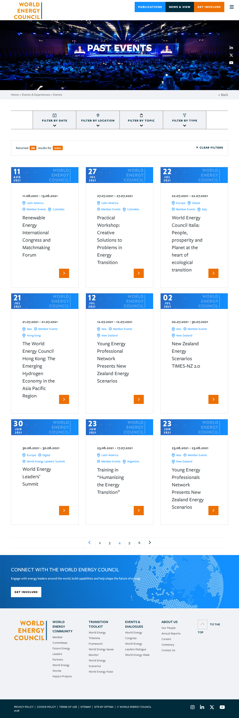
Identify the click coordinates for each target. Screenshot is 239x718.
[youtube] (233, 62)
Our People (169, 628)
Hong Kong (34, 335)
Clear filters (211, 147)
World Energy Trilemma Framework (97, 638)
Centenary (168, 645)
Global (196, 203)
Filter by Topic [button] (141, 120)
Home (15, 94)
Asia (29, 329)
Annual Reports (171, 633)
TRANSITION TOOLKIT (98, 624)
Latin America (35, 203)
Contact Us (168, 650)
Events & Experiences (36, 94)
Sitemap (86, 707)
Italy (204, 209)
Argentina (133, 461)
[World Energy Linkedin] (202, 708)
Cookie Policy (46, 707)
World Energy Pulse (101, 672)
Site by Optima (103, 707)
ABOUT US (170, 622)
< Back (223, 94)
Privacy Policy (23, 707)
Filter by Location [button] (98, 120)
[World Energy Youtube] (221, 708)
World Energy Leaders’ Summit (46, 461)
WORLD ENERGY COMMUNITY (63, 626)
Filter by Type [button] (184, 120)
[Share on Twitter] (233, 55)
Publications (150, 7)
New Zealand (110, 335)
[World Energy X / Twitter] (212, 708)
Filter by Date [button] (54, 120)
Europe (180, 203)
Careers (166, 639)
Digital (46, 455)
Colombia (58, 209)
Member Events (36, 209)
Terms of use (68, 707)
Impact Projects (62, 676)
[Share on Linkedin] (233, 47)
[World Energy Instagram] (192, 708)
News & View (179, 7)
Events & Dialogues (134, 624)
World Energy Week (137, 655)
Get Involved (209, 7)
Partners (58, 659)
